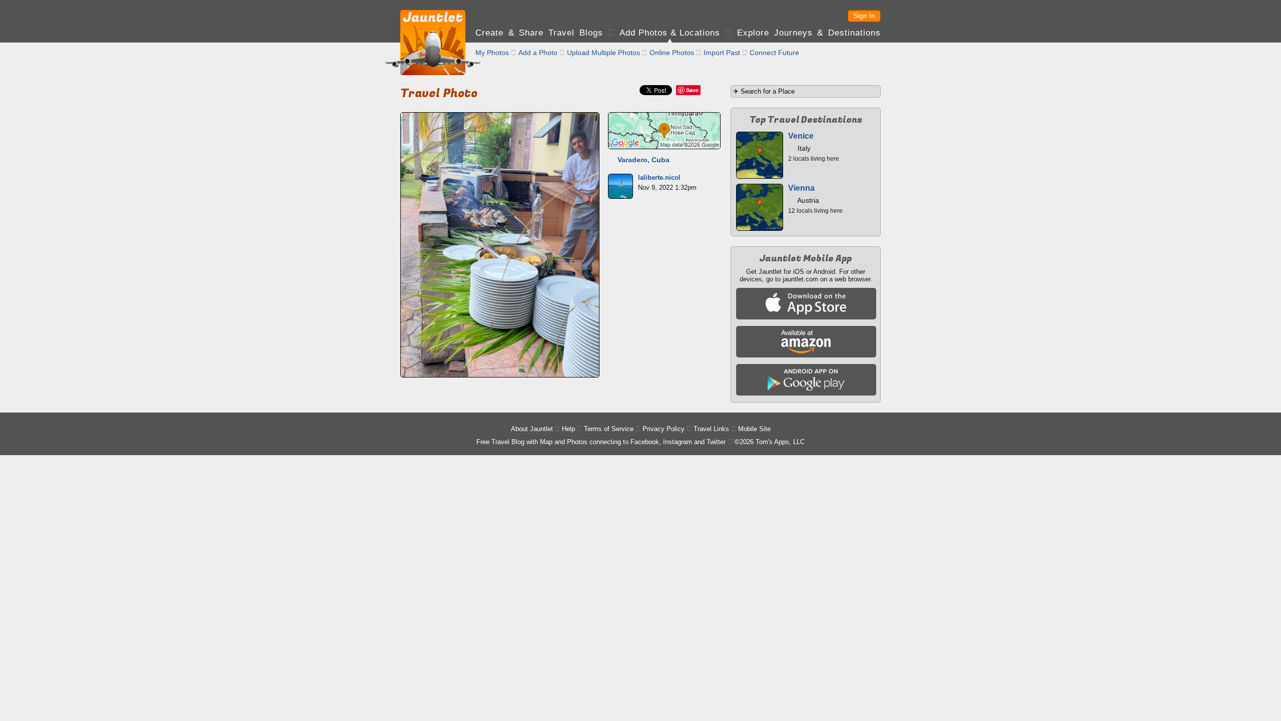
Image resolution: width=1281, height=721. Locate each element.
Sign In (864, 16)
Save (692, 90)
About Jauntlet (532, 429)
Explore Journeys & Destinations (809, 33)
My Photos (492, 53)
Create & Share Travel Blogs (539, 33)
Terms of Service (608, 429)
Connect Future (774, 53)
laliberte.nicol (659, 177)
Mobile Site (754, 429)
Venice (801, 136)
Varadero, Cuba (643, 160)
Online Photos (672, 53)
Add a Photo (537, 53)
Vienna (801, 188)
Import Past (722, 53)
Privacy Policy (664, 429)
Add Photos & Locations (669, 33)
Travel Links (711, 429)
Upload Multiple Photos (603, 53)
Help (568, 429)
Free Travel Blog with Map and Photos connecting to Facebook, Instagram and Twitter (601, 442)
